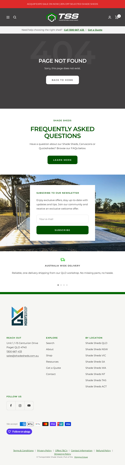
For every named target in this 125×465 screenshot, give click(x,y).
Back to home (62, 80)
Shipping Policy (62, 454)
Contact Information (81, 450)
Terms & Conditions (23, 450)
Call (74, 29)
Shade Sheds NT (95, 374)
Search (50, 343)
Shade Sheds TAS (95, 380)
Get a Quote (95, 29)
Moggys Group (81, 457)
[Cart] (116, 17)
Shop (49, 355)
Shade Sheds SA (95, 361)
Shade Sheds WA (95, 367)
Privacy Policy (44, 450)
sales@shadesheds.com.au (23, 355)
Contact (51, 374)
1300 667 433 (14, 351)
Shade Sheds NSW (96, 349)
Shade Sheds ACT (96, 386)
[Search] (14, 17)
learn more (62, 160)
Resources (52, 361)
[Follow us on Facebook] (11, 405)
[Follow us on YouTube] (28, 405)
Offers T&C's (61, 450)
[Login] (109, 17)
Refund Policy (103, 450)
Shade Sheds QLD (96, 343)
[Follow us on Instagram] (19, 405)
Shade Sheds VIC (95, 355)
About (50, 349)
